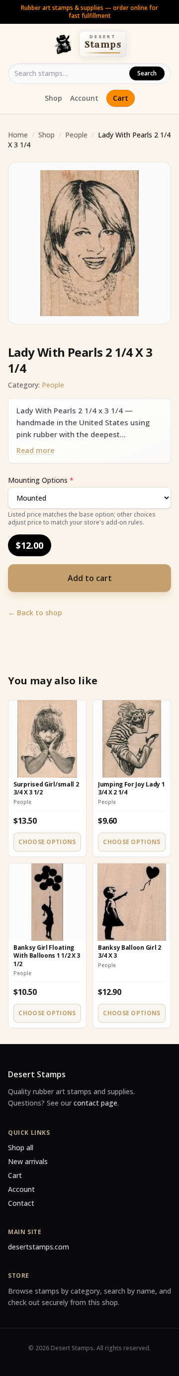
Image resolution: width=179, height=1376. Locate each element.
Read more (35, 450)
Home (18, 134)
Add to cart (90, 578)
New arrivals (28, 1161)
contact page (95, 1103)
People (76, 134)
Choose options (47, 842)
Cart (120, 98)
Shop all (20, 1147)
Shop (53, 98)
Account (84, 98)
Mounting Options (41, 480)
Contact (21, 1203)
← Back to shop (35, 612)
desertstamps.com (38, 1246)
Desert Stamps (37, 1074)
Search (147, 73)
